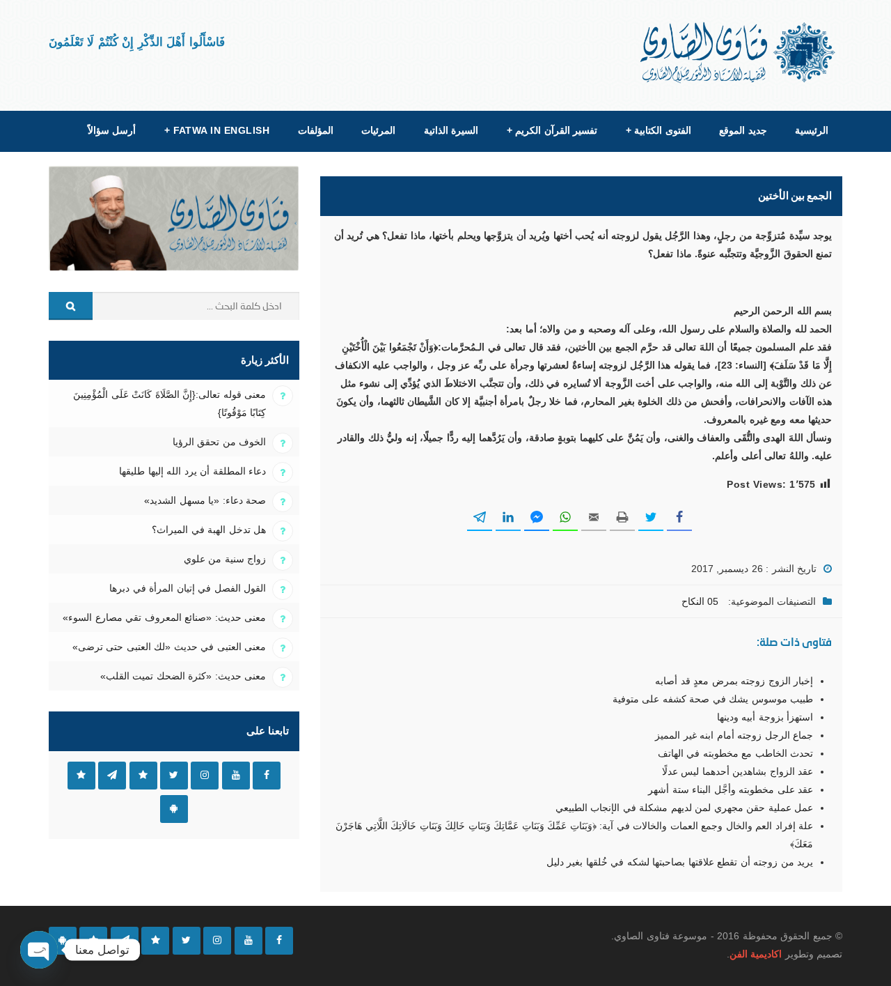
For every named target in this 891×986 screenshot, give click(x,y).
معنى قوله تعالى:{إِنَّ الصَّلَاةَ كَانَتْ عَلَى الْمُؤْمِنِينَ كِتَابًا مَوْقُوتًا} (169, 403)
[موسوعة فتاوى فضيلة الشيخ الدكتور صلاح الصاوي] (739, 52)
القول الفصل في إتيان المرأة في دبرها (187, 588)
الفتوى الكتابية (658, 130)
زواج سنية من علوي (225, 558)
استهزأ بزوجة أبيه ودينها (765, 717)
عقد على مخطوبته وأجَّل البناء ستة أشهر (730, 789)
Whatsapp (81, 775)
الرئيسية (811, 130)
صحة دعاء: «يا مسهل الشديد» (205, 500)
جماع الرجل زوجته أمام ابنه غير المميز (734, 735)
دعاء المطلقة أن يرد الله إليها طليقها (192, 471)
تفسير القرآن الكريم (552, 130)
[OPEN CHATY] (39, 950)
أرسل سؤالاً (112, 130)
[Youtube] (248, 941)
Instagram (205, 775)
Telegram (112, 775)
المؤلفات (315, 130)
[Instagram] (217, 941)
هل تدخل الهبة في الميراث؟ (209, 529)
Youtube (236, 775)
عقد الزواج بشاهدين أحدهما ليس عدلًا (737, 771)
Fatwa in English (217, 130)
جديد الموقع (742, 130)
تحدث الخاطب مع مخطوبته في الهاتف (735, 753)
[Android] (63, 941)
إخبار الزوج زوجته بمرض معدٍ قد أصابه (734, 680)
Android (174, 809)
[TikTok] (155, 941)
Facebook (267, 775)
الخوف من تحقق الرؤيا (219, 441)
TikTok (143, 775)
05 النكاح (699, 601)
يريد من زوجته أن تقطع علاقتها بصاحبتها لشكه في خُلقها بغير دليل (679, 862)
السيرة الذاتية (451, 130)
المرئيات (378, 130)
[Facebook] (279, 941)
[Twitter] (186, 941)
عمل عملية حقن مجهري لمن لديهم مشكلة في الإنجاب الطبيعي (684, 807)
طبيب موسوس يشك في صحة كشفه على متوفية (713, 698)
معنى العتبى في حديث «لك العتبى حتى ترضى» (169, 646)
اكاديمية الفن (756, 954)
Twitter (174, 775)
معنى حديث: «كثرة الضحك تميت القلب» (183, 675)
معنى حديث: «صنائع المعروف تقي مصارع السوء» (164, 617)
